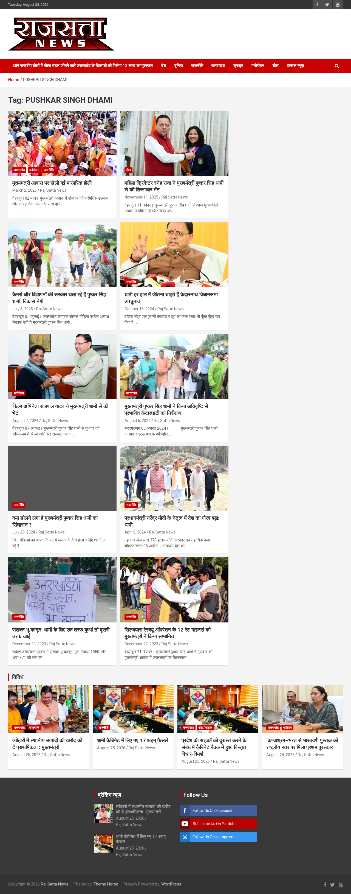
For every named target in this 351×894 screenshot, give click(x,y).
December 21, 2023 (141, 644)
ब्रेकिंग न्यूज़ (109, 795)
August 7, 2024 (25, 420)
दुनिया (178, 65)
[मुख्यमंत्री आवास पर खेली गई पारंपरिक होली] (62, 143)
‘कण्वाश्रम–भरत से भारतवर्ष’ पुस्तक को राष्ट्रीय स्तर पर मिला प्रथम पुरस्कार (302, 743)
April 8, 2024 (135, 532)
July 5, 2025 (22, 309)
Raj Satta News (53, 190)
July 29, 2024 (23, 532)
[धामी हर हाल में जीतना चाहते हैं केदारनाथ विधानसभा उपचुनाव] (174, 254)
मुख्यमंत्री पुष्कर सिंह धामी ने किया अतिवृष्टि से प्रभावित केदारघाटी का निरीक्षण (166, 409)
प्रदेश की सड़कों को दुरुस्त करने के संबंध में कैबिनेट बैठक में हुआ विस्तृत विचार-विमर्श (214, 747)
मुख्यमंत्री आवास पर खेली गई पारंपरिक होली (52, 183)
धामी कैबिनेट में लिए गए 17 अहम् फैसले (132, 740)
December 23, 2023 (29, 644)
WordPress (171, 884)
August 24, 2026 (280, 755)
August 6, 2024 (137, 420)
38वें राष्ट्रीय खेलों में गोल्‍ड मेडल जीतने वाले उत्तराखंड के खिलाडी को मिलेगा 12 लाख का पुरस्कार (82, 65)
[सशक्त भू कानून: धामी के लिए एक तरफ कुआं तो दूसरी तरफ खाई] (62, 589)
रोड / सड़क (205, 728)
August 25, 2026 (26, 755)
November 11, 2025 (141, 197)
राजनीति (197, 65)
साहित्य (287, 728)
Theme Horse (106, 884)
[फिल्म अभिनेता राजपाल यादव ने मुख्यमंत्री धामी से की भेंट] (62, 366)
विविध (18, 677)
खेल (276, 65)
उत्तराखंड (218, 65)
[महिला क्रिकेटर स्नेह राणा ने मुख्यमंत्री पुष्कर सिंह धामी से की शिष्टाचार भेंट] (174, 143)
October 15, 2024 (139, 309)
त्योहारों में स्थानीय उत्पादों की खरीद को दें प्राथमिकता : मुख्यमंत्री (47, 743)
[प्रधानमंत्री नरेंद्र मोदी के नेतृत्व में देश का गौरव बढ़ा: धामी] (174, 478)
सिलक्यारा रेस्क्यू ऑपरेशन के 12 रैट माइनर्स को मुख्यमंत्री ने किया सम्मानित (167, 633)
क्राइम (238, 65)
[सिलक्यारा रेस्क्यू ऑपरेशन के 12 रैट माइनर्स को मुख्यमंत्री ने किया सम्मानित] (174, 589)
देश (163, 65)
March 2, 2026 (24, 190)
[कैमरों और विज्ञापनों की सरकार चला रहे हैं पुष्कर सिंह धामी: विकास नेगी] (62, 254)
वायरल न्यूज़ (295, 65)
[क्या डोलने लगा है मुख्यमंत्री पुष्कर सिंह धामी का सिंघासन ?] (62, 478)
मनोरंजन (257, 65)
